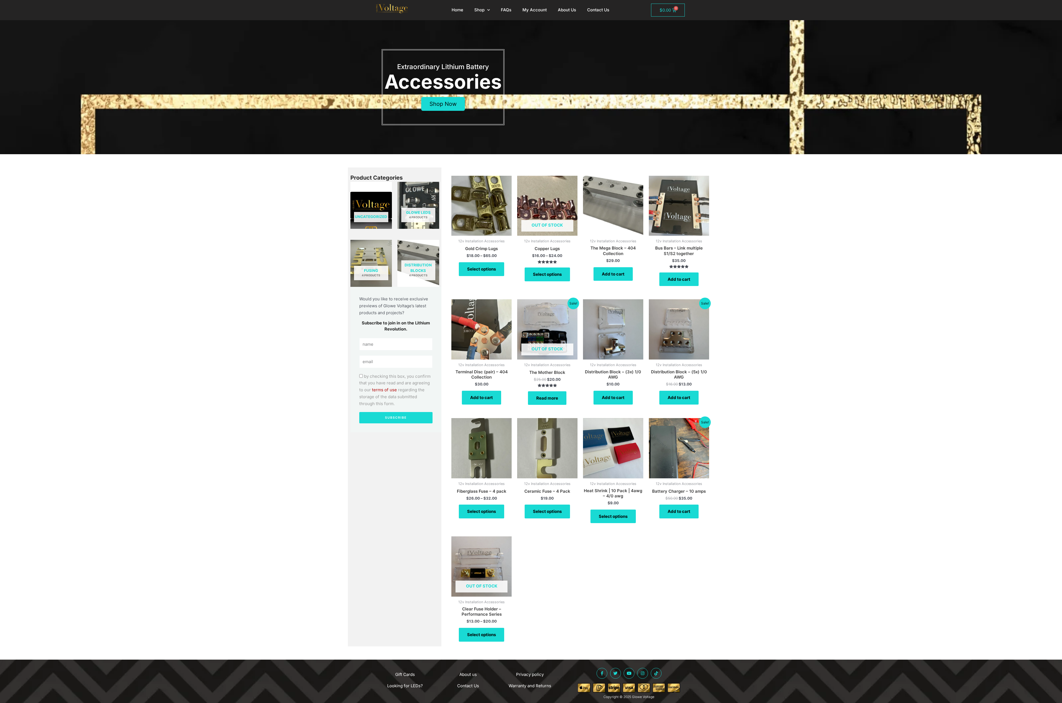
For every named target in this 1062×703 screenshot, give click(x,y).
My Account (534, 9)
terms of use (384, 389)
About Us (567, 9)
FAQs (506, 9)
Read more (547, 398)
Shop (479, 9)
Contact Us (598, 9)
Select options (481, 269)
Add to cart (613, 274)
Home (457, 9)
